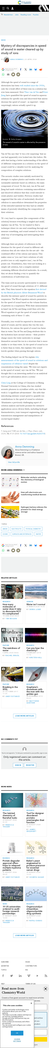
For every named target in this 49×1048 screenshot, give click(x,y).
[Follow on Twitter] (11, 975)
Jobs (17, 15)
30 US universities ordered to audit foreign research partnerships (12, 910)
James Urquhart (31, 830)
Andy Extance (13, 696)
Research (6, 601)
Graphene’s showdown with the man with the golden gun (35, 690)
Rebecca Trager (8, 826)
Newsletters (8, 15)
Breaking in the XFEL (10, 688)
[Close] (31, 1003)
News (3, 40)
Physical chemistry (33, 529)
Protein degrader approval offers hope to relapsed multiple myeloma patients (12, 865)
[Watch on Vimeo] (29, 975)
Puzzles (36, 15)
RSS (26, 970)
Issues (27, 962)
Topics (3, 970)
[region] (17, 1024)
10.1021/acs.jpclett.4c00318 (32, 434)
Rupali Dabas (35, 921)
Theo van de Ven (31, 92)
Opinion (29, 601)
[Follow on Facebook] (3, 975)
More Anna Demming (11, 470)
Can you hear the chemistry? (35, 649)
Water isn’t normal (35, 604)
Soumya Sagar (36, 877)
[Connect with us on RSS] (46, 975)
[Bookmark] (18, 74)
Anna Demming (16, 59)
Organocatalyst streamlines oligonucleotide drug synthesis (34, 910)
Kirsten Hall (35, 658)
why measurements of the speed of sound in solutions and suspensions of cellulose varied (24, 360)
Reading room (26, 15)
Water (38, 534)
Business (6, 858)
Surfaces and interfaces (22, 534)
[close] (47, 64)
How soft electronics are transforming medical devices (33, 493)
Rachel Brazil (12, 656)
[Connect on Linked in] (20, 975)
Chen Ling (6, 383)
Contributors (31, 966)
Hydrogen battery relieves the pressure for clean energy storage (34, 509)
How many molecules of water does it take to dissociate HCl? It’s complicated (12, 609)
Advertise (5, 966)
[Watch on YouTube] (37, 975)
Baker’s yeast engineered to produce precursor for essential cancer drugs (35, 865)
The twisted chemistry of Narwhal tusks (10, 815)
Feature (6, 645)
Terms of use (30, 984)
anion (5, 529)
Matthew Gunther (32, 702)
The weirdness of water (11, 649)
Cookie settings (17, 1040)
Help (3, 984)
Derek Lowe (35, 609)
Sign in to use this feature (37, 64)
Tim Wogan (11, 619)
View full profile (14, 462)
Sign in (18, 765)
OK (17, 1033)
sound (5, 534)
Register (30, 765)
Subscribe (5, 962)
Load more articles (24, 716)
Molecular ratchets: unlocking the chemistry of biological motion (33, 479)
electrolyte (16, 529)
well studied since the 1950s (32, 85)
